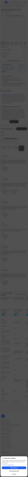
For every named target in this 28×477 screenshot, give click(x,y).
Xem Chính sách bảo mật (7, 465)
